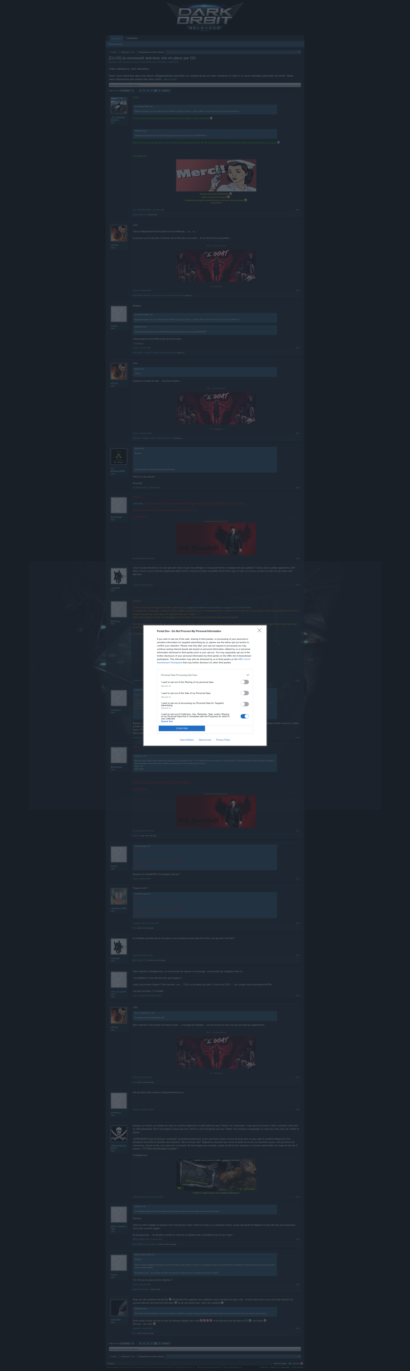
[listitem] (205, 675)
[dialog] (205, 685)
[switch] (245, 682)
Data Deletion (187, 739)
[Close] (260, 631)
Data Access (205, 739)
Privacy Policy (223, 739)
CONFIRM (182, 728)
